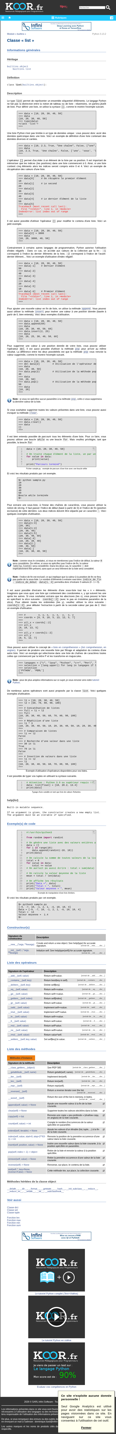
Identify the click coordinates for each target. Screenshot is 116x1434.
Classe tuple (13, 1212)
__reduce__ (91, 1189)
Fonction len (13, 1217)
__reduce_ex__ (15, 1191)
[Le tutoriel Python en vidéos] (56, 1317)
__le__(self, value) (17, 1016)
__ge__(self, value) (17, 994)
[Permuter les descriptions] (103, 1103)
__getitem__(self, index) (20, 998)
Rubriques (60, 18)
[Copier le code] (93, 448)
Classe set (12, 1210)
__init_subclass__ (75, 1189)
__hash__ (60, 1189)
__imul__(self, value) (18, 1012)
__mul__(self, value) (18, 1025)
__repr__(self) (15, 1086)
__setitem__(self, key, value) (22, 1039)
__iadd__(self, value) (18, 1007)
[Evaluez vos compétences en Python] (56, 1363)
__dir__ (23, 1189)
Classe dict (12, 1207)
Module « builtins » (16, 34)
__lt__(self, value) (17, 1021)
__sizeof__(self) (16, 1098)
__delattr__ (12, 1189)
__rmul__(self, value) (18, 1035)
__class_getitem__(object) (21, 1067)
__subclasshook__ (54, 1191)
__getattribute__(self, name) (22, 1072)
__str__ (40, 1191)
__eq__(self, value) (17, 989)
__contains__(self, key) (19, 980)
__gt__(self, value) (17, 1003)
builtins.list (22, 69)
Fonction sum (14, 1225)
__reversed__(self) (17, 1091)
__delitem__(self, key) (19, 985)
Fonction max (14, 1220)
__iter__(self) (14, 1076)
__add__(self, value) (18, 976)
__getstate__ (47, 1189)
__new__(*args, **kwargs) (21, 944)
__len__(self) (14, 1081)
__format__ (34, 1189)
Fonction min (13, 1223)
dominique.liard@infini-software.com (53, 1421)
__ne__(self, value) (17, 1030)
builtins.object (17, 66)
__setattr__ (29, 1191)
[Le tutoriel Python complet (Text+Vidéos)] (56, 1270)
